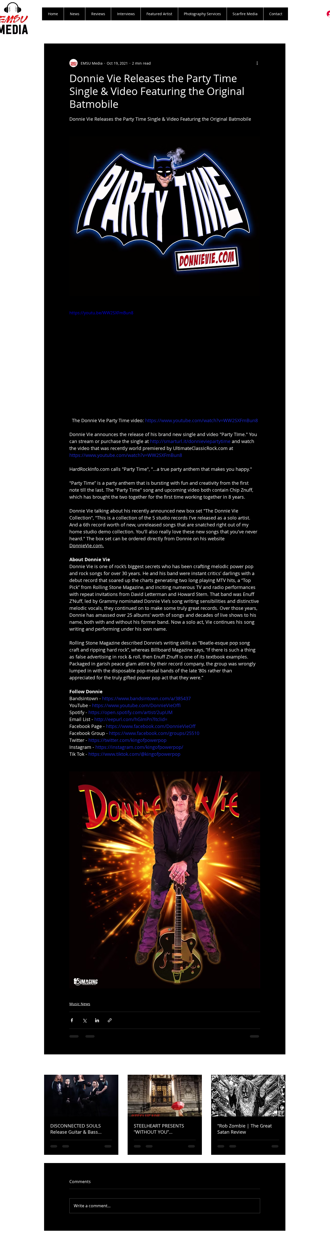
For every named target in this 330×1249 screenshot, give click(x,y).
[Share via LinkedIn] (97, 1020)
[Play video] (164, 363)
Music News (79, 1003)
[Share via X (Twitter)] (84, 1020)
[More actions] (257, 63)
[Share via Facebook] (71, 1020)
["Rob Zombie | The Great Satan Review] (248, 1095)
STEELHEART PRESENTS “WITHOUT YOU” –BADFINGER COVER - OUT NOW (162, 1129)
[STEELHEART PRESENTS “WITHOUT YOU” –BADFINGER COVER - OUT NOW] (165, 1095)
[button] (98, 13)
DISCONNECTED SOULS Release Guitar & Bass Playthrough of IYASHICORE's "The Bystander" (81, 1129)
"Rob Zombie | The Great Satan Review (244, 1129)
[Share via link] (109, 1020)
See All (280, 1065)
